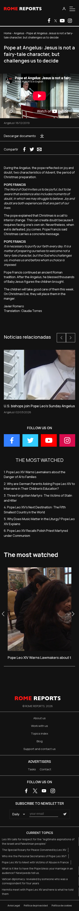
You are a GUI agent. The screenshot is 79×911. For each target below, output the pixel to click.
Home (8, 33)
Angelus (19, 33)
